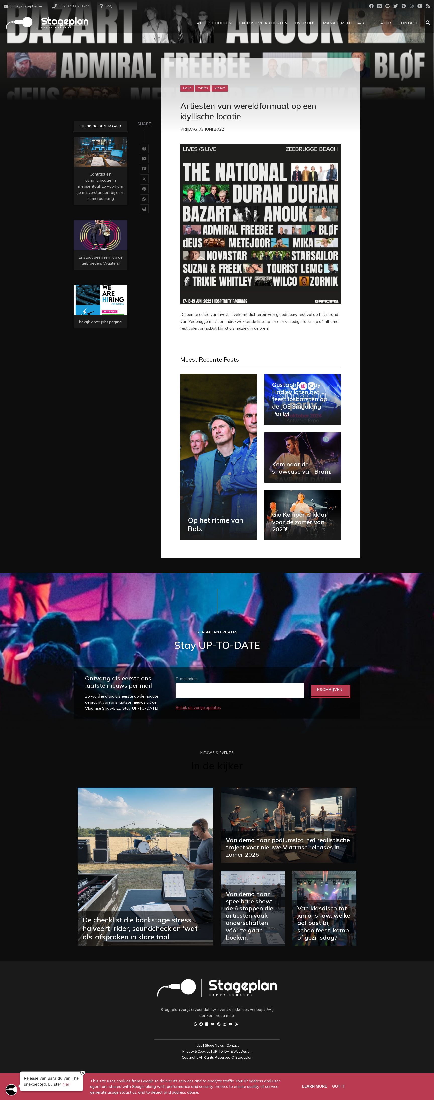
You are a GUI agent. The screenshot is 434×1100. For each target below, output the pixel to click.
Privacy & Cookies (196, 1051)
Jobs (198, 1045)
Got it (338, 1086)
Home (187, 88)
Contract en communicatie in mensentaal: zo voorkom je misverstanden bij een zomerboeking (100, 186)
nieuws (219, 88)
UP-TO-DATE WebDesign (232, 1051)
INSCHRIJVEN (329, 689)
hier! (66, 1083)
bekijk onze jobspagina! (100, 321)
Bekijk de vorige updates (198, 707)
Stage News (214, 1045)
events (203, 88)
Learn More (314, 1086)
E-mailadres (187, 678)
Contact (233, 1045)
